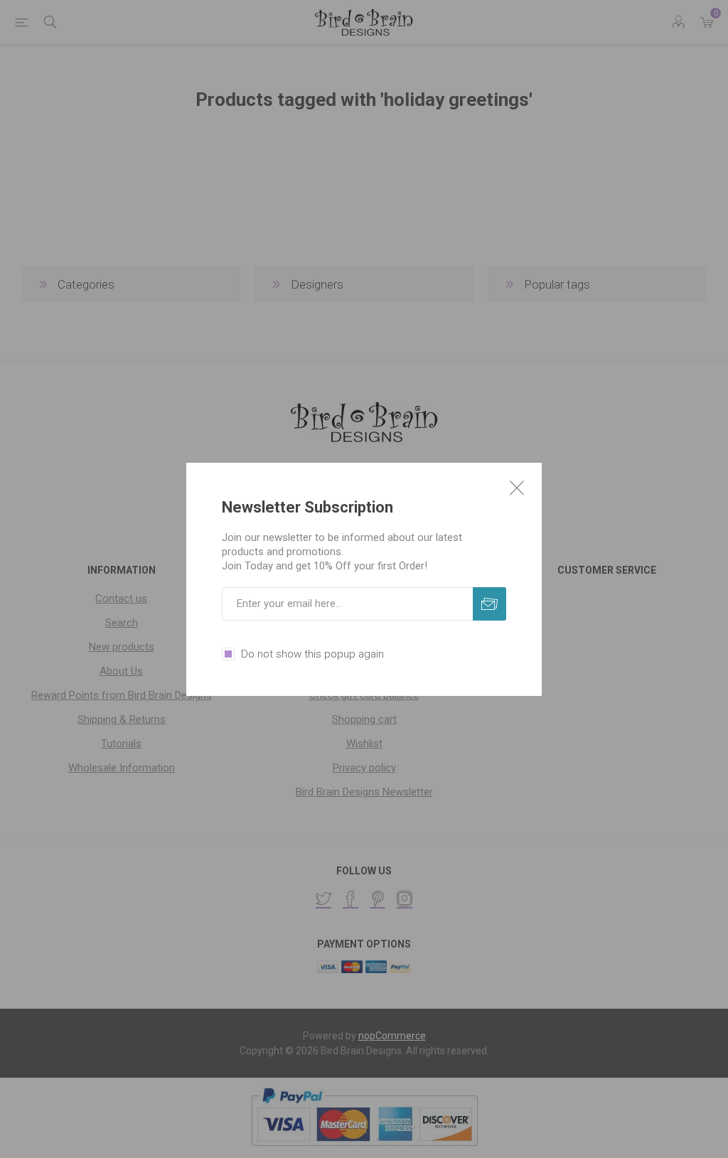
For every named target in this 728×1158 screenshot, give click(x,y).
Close (517, 488)
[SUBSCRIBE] (489, 604)
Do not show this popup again (312, 654)
